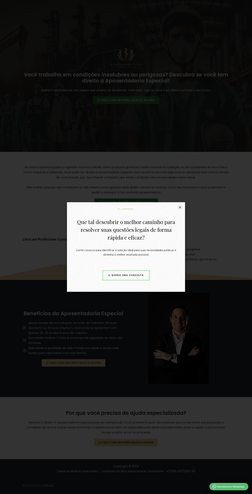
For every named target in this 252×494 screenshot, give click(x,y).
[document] (126, 247)
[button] (180, 207)
